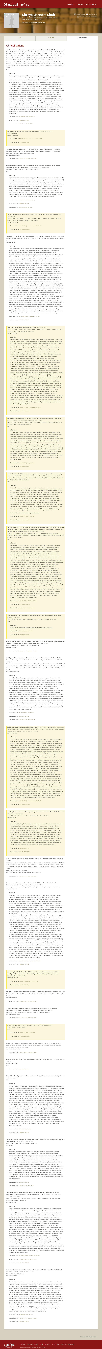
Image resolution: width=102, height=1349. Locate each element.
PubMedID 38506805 (25, 804)
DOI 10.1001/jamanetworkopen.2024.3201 (30, 801)
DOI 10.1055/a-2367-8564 (26, 631)
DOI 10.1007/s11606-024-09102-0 (28, 601)
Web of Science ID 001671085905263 (27, 158)
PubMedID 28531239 (24, 1132)
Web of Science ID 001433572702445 (27, 651)
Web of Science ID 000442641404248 (27, 1052)
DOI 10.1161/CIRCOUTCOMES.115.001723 (29, 1255)
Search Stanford (45, 1344)
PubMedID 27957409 (24, 1182)
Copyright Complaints (67, 1344)
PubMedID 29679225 (24, 1069)
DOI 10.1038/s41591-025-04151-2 (27, 116)
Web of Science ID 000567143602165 (27, 1017)
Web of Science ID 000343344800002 (27, 1318)
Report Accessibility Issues (88, 1337)
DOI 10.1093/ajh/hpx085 (25, 1129)
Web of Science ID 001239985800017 (27, 876)
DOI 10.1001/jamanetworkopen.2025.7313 (29, 316)
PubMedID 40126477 (25, 411)
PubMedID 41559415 (24, 120)
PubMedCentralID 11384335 (25, 207)
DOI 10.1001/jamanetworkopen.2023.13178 (30, 961)
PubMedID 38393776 (25, 852)
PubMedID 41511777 (25, 142)
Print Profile (80, 14)
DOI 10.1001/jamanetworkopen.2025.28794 (31, 226)
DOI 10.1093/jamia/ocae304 (27, 463)
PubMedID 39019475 (25, 634)
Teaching (51, 38)
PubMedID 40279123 (24, 320)
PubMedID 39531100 (25, 604)
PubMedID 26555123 (24, 1263)
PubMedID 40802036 (24, 203)
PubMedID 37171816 (24, 964)
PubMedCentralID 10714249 (27, 608)
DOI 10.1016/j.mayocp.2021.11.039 (29, 981)
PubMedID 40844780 (25, 229)
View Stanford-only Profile (88, 17)
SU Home (23, 1344)
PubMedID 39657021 (25, 520)
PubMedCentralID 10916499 (25, 124)
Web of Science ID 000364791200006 (27, 1259)
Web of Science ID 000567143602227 (27, 1001)
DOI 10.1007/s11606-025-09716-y (27, 200)
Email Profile (92, 14)
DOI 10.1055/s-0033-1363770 (26, 1314)
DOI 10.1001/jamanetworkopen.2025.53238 (31, 138)
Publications (82, 38)
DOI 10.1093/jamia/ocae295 (27, 516)
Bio (20, 38)
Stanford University (11, 1345)
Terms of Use (55, 1344)
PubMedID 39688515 (25, 466)
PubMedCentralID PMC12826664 (27, 719)
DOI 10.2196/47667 (24, 848)
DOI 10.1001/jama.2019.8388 (27, 1032)
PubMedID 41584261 (24, 716)
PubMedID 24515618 (24, 1321)
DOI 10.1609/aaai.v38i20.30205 (26, 712)
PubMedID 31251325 (25, 1036)
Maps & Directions (32, 1344)
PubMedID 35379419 (25, 985)
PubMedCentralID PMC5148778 (26, 1185)
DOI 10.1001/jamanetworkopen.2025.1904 (30, 407)
